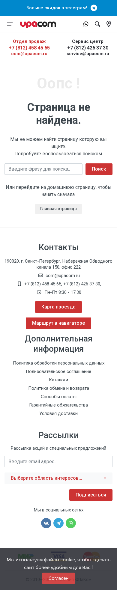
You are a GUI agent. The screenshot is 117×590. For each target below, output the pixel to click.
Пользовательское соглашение (58, 371)
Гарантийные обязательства (58, 405)
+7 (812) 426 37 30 (87, 48)
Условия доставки (58, 413)
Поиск (99, 169)
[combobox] (58, 478)
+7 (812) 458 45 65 (29, 48)
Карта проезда (58, 307)
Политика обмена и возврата (58, 388)
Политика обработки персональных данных (58, 363)
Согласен (58, 578)
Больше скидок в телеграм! (58, 7)
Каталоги (58, 380)
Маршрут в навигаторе (58, 323)
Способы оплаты (58, 396)
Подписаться (91, 495)
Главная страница (58, 208)
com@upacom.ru (29, 53)
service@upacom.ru (88, 53)
